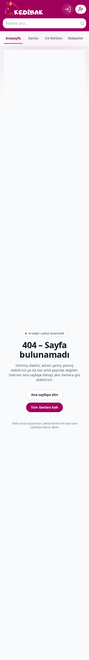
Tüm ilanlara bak (44, 407)
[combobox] (44, 23)
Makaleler (76, 38)
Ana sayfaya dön (44, 394)
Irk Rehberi (54, 38)
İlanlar (33, 38)
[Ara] (82, 23)
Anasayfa (13, 38)
